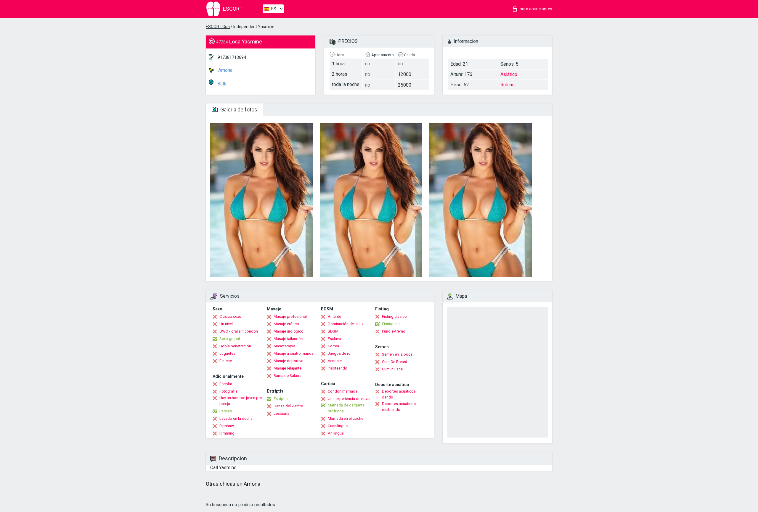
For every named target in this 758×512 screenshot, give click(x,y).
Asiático (508, 74)
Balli (221, 84)
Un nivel (226, 324)
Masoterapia (284, 346)
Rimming (227, 433)
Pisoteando (337, 368)
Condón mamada (342, 391)
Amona (224, 70)
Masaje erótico (286, 324)
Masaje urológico (288, 331)
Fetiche (225, 361)
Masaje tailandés (288, 338)
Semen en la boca (397, 354)
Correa (333, 346)
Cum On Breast (394, 361)
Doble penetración (235, 346)
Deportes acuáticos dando (399, 394)
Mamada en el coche (345, 418)
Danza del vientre (288, 406)
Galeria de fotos (238, 109)
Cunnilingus (338, 426)
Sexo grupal (229, 338)
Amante (334, 316)
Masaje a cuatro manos (294, 353)
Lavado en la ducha (236, 418)
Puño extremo (393, 331)
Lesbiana (281, 413)
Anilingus (336, 433)
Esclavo (334, 338)
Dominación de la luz (346, 324)
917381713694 (232, 57)
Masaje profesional (290, 316)
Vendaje (335, 361)
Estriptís (281, 398)
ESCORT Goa (218, 26)
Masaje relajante (287, 368)
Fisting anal (392, 324)
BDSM (333, 331)
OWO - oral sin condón (238, 331)
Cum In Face (392, 369)
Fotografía (228, 391)
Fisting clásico (394, 316)
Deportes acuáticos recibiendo (399, 406)
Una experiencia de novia (349, 398)
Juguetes (227, 353)
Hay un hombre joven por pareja (240, 401)
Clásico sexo (230, 316)
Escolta (225, 384)
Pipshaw (226, 426)
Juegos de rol (339, 353)
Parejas (225, 411)
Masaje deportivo (288, 361)
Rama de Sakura (287, 375)
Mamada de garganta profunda (346, 408)
